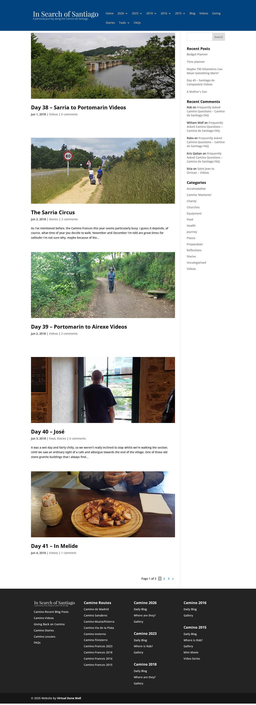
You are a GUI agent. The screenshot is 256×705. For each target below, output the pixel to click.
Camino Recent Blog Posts (51, 612)
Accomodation (196, 188)
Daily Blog (140, 609)
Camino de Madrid (96, 609)
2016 (164, 13)
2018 (149, 13)
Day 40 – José (47, 431)
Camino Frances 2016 (98, 658)
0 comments (69, 114)
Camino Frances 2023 (98, 646)
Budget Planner (197, 54)
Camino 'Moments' (199, 195)
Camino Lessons (44, 636)
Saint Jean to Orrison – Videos (200, 171)
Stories (110, 23)
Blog (192, 13)
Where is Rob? (143, 646)
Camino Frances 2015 (98, 665)
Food (52, 438)
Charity (191, 201)
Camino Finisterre (96, 640)
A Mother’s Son (197, 92)
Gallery (138, 621)
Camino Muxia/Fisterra (99, 621)
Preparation (195, 244)
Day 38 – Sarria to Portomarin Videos (78, 107)
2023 (135, 13)
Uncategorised (196, 262)
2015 (178, 13)
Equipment (194, 213)
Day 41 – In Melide (54, 545)
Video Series (192, 658)
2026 (121, 13)
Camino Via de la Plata (99, 628)
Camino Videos (44, 618)
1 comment (68, 553)
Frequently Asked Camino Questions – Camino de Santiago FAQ (206, 111)
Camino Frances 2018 (98, 652)
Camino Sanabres (95, 615)
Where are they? (145, 615)
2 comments (69, 219)
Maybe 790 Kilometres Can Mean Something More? (205, 71)
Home (110, 13)
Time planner (196, 62)
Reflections (194, 250)
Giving (216, 13)
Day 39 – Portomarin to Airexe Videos (79, 326)
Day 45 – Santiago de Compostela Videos (201, 82)
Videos (203, 13)
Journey (192, 232)
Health (191, 225)
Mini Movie (191, 652)
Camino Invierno (95, 634)
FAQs (137, 23)
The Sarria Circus (53, 212)
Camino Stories (44, 630)
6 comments (77, 438)
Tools (122, 23)
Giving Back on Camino (49, 624)
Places (191, 238)
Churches (193, 207)
